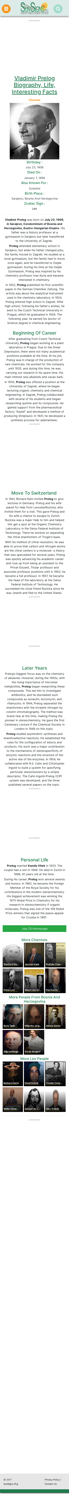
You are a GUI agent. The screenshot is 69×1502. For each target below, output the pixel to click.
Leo (34, 208)
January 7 (30, 178)
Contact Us (51, 1484)
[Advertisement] (34, 1323)
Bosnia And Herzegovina (41, 198)
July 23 (30, 167)
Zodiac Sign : (34, 203)
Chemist (34, 100)
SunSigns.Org (11, 1484)
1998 (41, 178)
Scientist (34, 188)
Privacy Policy (52, 1479)
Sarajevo (17, 198)
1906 (40, 167)
